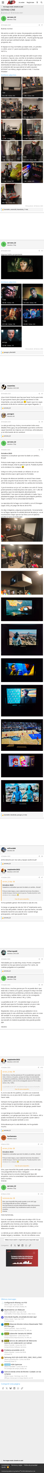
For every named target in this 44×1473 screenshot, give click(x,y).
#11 (42, 1144)
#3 (42, 394)
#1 (42, 25)
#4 (42, 422)
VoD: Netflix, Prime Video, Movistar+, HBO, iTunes (19, 1314)
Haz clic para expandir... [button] (22, 899)
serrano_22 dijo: (7, 882)
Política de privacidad (30, 1465)
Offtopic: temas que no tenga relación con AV (18, 1378)
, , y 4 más (15, 815)
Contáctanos (5, 1465)
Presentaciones (9, 1321)
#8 (42, 959)
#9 (42, 985)
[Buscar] (41, 2)
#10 (42, 1067)
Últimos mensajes (8, 1299)
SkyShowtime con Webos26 (14, 1310)
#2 (42, 251)
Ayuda (3, 1467)
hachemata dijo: (7, 1198)
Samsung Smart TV (10, 1361)
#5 (42, 450)
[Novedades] (37, 2)
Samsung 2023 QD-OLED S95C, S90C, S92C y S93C (23, 1357)
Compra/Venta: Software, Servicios (15, 1347)
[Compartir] (39, 25)
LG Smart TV (8, 1354)
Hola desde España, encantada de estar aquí (20, 1317)
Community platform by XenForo (18, 1471)
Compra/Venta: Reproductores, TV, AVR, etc (18, 1330)
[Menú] (2, 2)
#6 (42, 856)
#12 (42, 1194)
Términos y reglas (16, 1465)
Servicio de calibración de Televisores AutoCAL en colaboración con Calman (20, 1342)
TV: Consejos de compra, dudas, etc (15, 1307)
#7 (42, 877)
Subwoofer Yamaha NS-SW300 (18, 1333)
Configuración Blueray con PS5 (15, 1302)
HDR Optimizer (13, 1364)
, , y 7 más (16, 209)
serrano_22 (6, 13)
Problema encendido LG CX (14, 1350)
